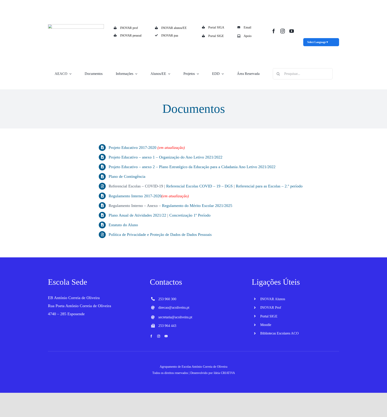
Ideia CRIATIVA (224, 373)
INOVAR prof (129, 28)
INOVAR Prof (270, 307)
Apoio (248, 36)
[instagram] (282, 31)
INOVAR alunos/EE (174, 28)
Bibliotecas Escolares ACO (279, 333)
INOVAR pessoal (131, 35)
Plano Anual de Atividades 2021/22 (137, 215)
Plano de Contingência (127, 176)
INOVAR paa (169, 35)
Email (247, 27)
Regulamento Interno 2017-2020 (135, 196)
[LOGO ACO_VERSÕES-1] (76, 26)
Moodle (265, 325)
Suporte (82, 85)
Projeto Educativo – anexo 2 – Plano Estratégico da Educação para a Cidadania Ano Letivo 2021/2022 (192, 167)
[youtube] (291, 31)
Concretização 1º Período (190, 215)
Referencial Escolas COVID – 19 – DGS (199, 186)
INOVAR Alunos (272, 299)
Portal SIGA (216, 27)
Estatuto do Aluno (123, 225)
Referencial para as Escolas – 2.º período (269, 186)
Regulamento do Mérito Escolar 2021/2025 (197, 205)
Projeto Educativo (123, 147)
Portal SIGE (216, 36)
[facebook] (273, 31)
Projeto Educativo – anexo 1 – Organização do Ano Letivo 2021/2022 (165, 157)
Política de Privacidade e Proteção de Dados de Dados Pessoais (160, 234)
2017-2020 (147, 147)
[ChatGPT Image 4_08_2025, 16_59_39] (321, 2)
